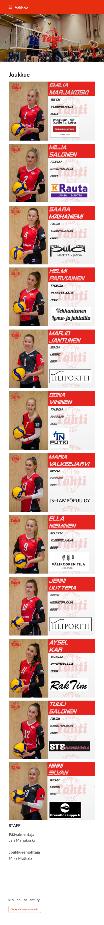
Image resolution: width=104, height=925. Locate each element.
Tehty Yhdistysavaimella (24, 909)
